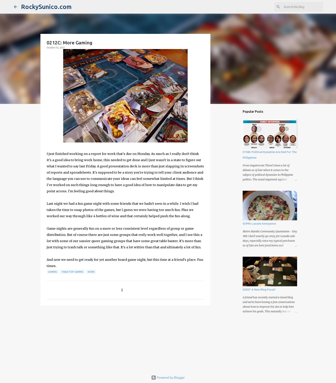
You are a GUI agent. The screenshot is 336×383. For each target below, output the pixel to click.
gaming (52, 272)
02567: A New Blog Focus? (259, 289)
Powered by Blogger (170, 377)
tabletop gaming (72, 272)
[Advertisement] (125, 338)
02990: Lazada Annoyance (259, 223)
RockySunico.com (46, 6)
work (91, 272)
